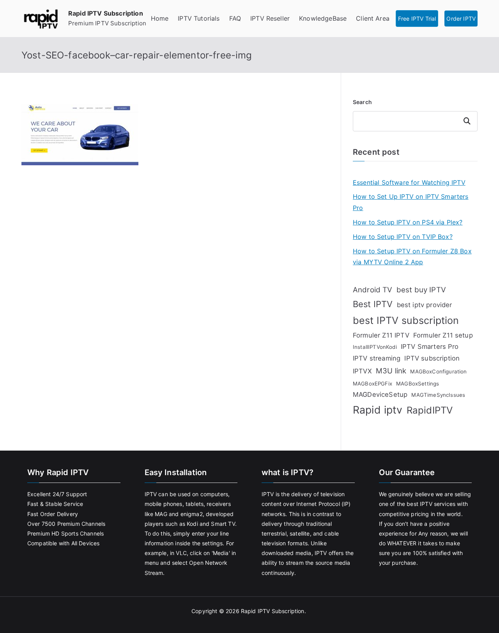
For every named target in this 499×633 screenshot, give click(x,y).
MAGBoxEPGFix (372, 383)
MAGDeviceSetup (380, 394)
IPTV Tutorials (198, 18)
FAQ (235, 18)
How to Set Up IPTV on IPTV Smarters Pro (411, 202)
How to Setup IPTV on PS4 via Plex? (407, 222)
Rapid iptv (378, 409)
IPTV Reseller (270, 18)
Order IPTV (461, 18)
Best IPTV (373, 304)
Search (362, 102)
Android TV (373, 289)
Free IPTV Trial (417, 18)
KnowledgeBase (323, 18)
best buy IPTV (421, 289)
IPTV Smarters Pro (430, 346)
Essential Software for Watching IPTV (409, 182)
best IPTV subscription (406, 320)
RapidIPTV (430, 410)
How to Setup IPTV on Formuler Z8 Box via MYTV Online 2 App (412, 256)
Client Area (372, 18)
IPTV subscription (432, 358)
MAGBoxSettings (417, 383)
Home (160, 18)
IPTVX (362, 371)
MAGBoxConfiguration (438, 371)
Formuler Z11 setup (443, 335)
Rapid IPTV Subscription (105, 13)
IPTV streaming (376, 358)
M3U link (391, 370)
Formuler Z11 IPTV (381, 335)
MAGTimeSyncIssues (438, 395)
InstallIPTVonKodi (375, 347)
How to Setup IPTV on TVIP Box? (403, 236)
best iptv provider (424, 305)
